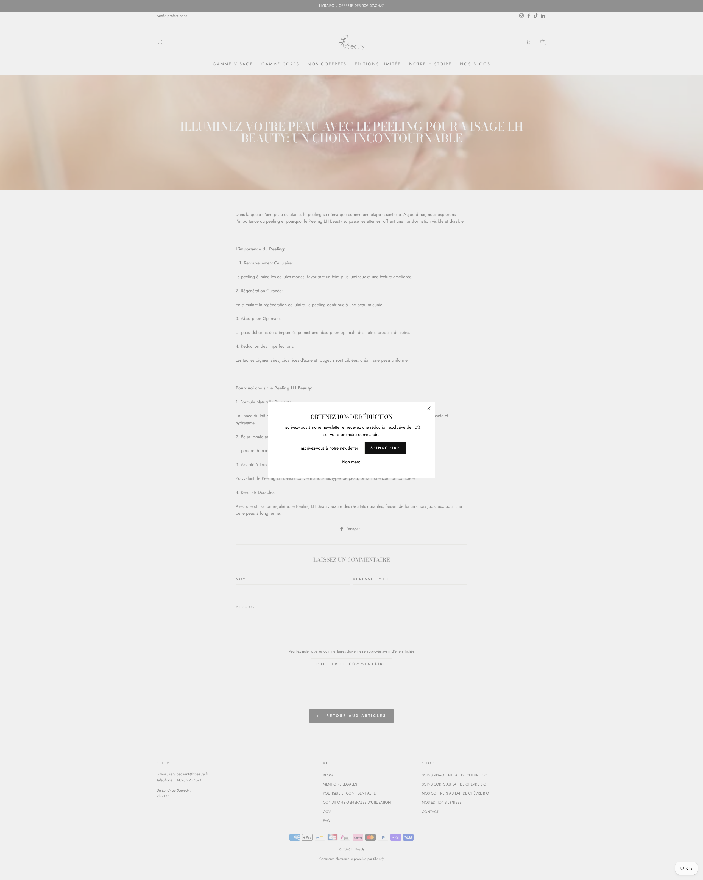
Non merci (351, 462)
